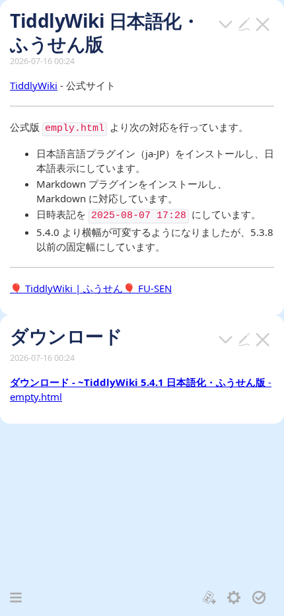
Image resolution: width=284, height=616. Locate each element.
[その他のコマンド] (226, 23)
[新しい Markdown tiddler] (210, 596)
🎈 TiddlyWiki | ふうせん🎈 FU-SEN (91, 288)
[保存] (259, 596)
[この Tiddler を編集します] (244, 23)
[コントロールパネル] (234, 596)
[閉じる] (263, 23)
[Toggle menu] (16, 597)
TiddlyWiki (33, 85)
